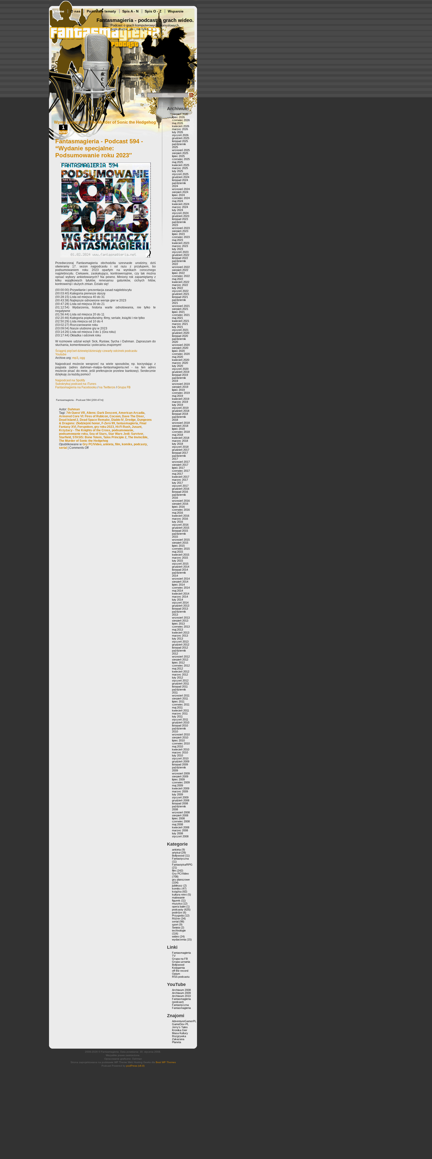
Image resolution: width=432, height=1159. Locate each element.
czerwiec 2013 (181, 626)
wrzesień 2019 (181, 383)
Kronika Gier (179, 1030)
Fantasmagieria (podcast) (181, 1000)
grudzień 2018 (180, 410)
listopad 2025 (180, 141)
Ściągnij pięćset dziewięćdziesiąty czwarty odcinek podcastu (96, 351)
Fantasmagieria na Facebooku (76, 387)
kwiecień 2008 (180, 827)
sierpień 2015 (180, 542)
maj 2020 (177, 356)
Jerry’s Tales (180, 1027)
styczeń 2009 (180, 797)
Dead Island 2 (68, 420)
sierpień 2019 (180, 386)
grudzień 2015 (180, 527)
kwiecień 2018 (180, 437)
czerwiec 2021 (181, 314)
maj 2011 (177, 707)
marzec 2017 (180, 479)
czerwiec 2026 (181, 120)
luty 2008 (177, 833)
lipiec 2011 (178, 701)
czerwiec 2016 (181, 509)
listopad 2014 (180, 569)
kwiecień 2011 (180, 710)
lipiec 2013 (178, 623)
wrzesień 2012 (181, 656)
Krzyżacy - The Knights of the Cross (84, 430)
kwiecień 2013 (180, 632)
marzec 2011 (180, 713)
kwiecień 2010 (180, 749)
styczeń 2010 (180, 758)
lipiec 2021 (178, 311)
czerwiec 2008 (181, 821)
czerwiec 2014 (181, 587)
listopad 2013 (180, 608)
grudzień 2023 (180, 216)
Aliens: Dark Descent (101, 413)
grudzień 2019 (180, 371)
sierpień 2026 (180, 114)
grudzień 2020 (180, 332)
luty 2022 (177, 287)
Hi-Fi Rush (123, 427)
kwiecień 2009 (180, 788)
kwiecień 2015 (180, 554)
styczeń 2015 (180, 563)
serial (63, 448)
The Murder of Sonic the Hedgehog (83, 441)
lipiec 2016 (178, 506)
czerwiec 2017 (181, 470)
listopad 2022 (180, 257)
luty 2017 (177, 482)
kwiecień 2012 (180, 671)
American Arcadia (131, 413)
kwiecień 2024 (180, 204)
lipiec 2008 (178, 818)
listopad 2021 (180, 296)
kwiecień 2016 (180, 515)
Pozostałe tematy (101, 11)
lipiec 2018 (178, 428)
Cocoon (115, 416)
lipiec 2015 (178, 545)
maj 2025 (177, 162)
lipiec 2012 (178, 662)
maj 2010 (177, 746)
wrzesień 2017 (181, 461)
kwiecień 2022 (180, 281)
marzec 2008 (180, 830)
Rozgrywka (179, 1036)
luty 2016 (177, 521)
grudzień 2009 (180, 761)
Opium (176, 973)
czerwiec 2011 (181, 704)
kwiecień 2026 (180, 126)
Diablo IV (117, 420)
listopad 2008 (180, 803)
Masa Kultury (180, 1033)
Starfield (65, 437)
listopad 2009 (180, 764)
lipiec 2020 (178, 350)
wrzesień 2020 (181, 344)
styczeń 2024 (180, 213)
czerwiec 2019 (181, 392)
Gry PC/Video (92, 444)
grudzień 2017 (180, 449)
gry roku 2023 (104, 427)
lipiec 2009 (178, 779)
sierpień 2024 (180, 192)
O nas (75, 11)
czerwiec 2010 (181, 743)
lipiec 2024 (178, 195)
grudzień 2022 (180, 254)
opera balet (179, 906)
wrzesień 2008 (181, 812)
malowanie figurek (178, 899)
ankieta (108, 444)
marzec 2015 (180, 557)
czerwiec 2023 (181, 236)
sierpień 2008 (180, 815)
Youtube (60, 354)
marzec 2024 (180, 207)
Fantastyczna (180, 858)
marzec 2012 (180, 674)
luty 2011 (177, 716)
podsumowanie (122, 430)
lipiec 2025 (178, 156)
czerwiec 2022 (181, 275)
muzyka (177, 903)
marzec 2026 (180, 129)
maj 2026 (177, 123)
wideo (175, 936)
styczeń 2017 (180, 485)
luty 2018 (177, 443)
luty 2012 (177, 677)
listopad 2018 (180, 413)
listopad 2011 (180, 686)
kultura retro (179, 894)
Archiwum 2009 (181, 992)
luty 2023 (177, 248)
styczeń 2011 (180, 719)
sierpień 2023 (180, 231)
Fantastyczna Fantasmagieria (181, 1006)
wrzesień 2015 (181, 539)
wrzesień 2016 (181, 500)
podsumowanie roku (73, 434)
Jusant (137, 427)
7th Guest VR (75, 413)
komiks (127, 444)
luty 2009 (177, 794)
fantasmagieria (127, 423)
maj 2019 (177, 395)
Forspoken (85, 427)
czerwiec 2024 (181, 198)
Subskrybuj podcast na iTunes (75, 384)
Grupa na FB (180, 958)
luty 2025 (177, 171)
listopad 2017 (180, 452)
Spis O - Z (153, 11)
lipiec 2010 (178, 740)
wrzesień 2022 (181, 266)
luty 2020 (177, 365)
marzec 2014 (180, 596)
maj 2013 (177, 629)
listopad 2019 (180, 374)
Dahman (74, 409)
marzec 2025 (180, 168)
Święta (176, 927)
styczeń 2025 (180, 174)
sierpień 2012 (180, 659)
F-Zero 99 (108, 423)
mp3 (75, 358)
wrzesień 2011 (181, 695)
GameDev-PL (180, 1024)
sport (175, 924)
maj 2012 (177, 668)
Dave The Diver (133, 416)
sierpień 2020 (180, 347)
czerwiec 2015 (181, 548)
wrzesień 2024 (181, 189)
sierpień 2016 (180, 503)
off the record (180, 970)
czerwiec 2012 (181, 665)
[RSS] (191, 96)
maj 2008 (177, 824)
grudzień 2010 (180, 722)
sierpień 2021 (180, 308)
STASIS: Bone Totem (87, 437)
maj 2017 (177, 473)
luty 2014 (177, 599)
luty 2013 (177, 638)
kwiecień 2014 (180, 593)
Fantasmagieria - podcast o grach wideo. (145, 20)
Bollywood (178, 855)
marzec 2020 (180, 362)
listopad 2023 (180, 219)
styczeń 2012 (180, 680)
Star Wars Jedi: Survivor (125, 434)
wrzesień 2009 (181, 773)
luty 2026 (177, 132)
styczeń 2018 (180, 446)
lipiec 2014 (178, 584)
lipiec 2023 (178, 233)
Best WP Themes (166, 1062)
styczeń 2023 (180, 251)
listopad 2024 (180, 180)
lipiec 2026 (178, 117)
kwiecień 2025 (180, 165)
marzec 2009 (180, 791)
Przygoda (178, 915)
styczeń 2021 (180, 329)
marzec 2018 (180, 440)
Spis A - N (130, 11)
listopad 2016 (180, 491)
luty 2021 (177, 326)
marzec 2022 (180, 284)
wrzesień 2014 (181, 578)
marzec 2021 (180, 323)
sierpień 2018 (180, 425)
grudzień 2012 (180, 644)
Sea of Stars (98, 434)
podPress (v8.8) (135, 1065)
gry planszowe (181, 879)
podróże (177, 912)
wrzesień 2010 (181, 734)
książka (177, 891)
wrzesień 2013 (181, 617)
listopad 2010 (180, 725)
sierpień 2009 (180, 776)
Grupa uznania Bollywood (181, 963)
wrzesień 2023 (181, 228)
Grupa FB (124, 387)
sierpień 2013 (180, 620)
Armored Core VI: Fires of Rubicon (83, 416)
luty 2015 (177, 560)
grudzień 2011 (180, 683)
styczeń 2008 (180, 836)
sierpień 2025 (180, 153)
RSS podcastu (181, 976)
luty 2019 (177, 404)
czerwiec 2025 (181, 159)
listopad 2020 (180, 335)
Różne (176, 918)
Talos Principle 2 (114, 437)
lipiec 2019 (178, 389)
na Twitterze (107, 387)
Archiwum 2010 (181, 995)
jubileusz (177, 885)
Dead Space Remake (95, 420)
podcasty (140, 444)
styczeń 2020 (180, 368)
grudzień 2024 (180, 177)
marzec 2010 (180, 752)
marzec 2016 (180, 518)
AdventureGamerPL (184, 1021)
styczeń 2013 (180, 641)
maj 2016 (177, 512)
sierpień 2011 (180, 698)
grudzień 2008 (180, 800)
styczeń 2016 (180, 524)
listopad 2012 (180, 647)
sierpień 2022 (180, 269)
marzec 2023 (180, 245)
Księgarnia (178, 967)
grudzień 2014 (180, 566)
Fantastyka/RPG (182, 864)
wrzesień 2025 (181, 150)
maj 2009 (177, 785)
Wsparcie (176, 11)
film (117, 444)
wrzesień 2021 (181, 305)
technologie (179, 930)
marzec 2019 (180, 401)
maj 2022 (177, 278)
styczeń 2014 (180, 602)
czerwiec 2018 (181, 431)
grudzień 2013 (180, 605)
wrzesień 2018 (181, 422)
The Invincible (138, 437)
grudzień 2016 (180, 488)
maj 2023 (177, 239)
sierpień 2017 (180, 464)
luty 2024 (177, 210)
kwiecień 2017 (180, 476)
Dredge (130, 420)
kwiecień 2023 (180, 242)
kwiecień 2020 (180, 359)
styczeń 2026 (180, 135)
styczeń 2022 (180, 290)
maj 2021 (177, 317)
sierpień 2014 (180, 581)
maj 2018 (177, 434)
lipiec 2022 (178, 272)
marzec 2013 (180, 635)
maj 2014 (177, 590)
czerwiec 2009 (181, 782)
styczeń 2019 (180, 407)
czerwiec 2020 (181, 353)
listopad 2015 (180, 530)
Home (59, 11)
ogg (82, 358)
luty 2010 (177, 755)
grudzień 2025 (180, 138)
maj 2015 (177, 551)
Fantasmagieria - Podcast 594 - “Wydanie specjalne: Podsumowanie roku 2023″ (99, 148)
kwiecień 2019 (180, 398)
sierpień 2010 (180, 737)
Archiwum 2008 (181, 989)
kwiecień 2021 (180, 320)
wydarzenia (179, 939)
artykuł (176, 852)
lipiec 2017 (178, 467)
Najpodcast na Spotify (70, 380)
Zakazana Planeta (178, 1041)
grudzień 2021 (180, 293)
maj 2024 (177, 201)
